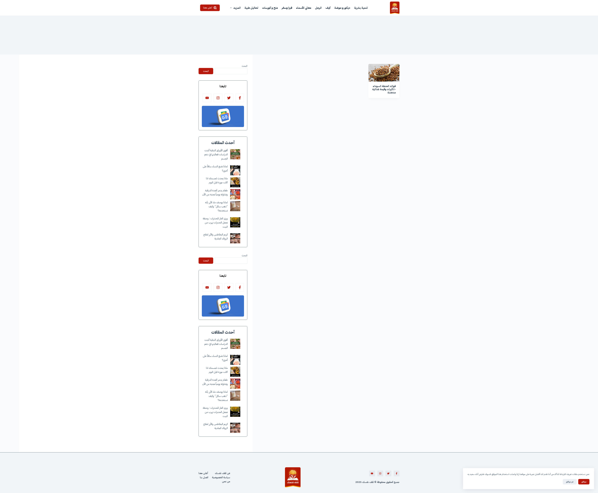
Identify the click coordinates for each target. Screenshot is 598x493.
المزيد (237, 8)
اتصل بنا (204, 477)
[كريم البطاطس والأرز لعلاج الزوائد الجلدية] (235, 238)
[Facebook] (239, 98)
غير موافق (570, 481)
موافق (583, 481)
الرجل (318, 8)
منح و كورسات (270, 8)
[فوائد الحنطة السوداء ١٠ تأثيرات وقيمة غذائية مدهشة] (383, 73)
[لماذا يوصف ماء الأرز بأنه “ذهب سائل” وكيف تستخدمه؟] (235, 206)
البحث (244, 66)
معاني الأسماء (303, 8)
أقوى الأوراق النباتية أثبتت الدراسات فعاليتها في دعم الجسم (216, 155)
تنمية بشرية (361, 8)
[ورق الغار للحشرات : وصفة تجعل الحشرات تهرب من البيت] (235, 222)
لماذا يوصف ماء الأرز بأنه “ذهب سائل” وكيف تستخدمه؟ (216, 207)
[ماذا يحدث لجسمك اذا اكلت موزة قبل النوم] (235, 182)
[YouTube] (207, 98)
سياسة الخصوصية (221, 477)
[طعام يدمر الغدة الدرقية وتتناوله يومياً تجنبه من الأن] (235, 194)
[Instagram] (218, 98)
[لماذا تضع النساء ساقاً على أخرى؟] (235, 170)
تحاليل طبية (251, 8)
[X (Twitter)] (229, 98)
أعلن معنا (207, 7)
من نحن (226, 481)
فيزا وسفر (287, 8)
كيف (327, 8)
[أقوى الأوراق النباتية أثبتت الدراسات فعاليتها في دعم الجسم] (235, 154)
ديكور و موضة (342, 8)
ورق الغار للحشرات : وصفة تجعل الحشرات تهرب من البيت (215, 223)
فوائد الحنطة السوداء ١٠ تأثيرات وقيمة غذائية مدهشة (384, 89)
